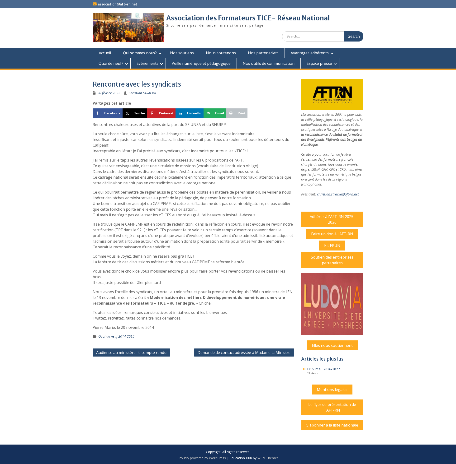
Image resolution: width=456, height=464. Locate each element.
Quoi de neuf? (111, 63)
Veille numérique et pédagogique (201, 63)
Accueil (105, 53)
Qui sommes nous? (140, 53)
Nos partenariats (263, 53)
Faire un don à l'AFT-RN (332, 234)
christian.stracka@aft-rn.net (338, 194)
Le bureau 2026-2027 (323, 369)
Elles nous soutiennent (332, 345)
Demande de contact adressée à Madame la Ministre (244, 352)
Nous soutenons (221, 53)
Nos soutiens (182, 53)
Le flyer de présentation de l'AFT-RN (332, 407)
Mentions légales (332, 389)
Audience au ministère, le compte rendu (131, 352)
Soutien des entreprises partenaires (332, 260)
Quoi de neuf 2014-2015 (116, 336)
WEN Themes (268, 458)
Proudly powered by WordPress (201, 458)
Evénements (147, 63)
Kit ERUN (332, 245)
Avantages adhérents (310, 53)
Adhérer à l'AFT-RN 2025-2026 (332, 219)
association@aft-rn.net (117, 4)
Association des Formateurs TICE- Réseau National (248, 18)
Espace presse (319, 63)
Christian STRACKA (142, 93)
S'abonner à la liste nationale (332, 425)
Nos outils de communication (268, 63)
